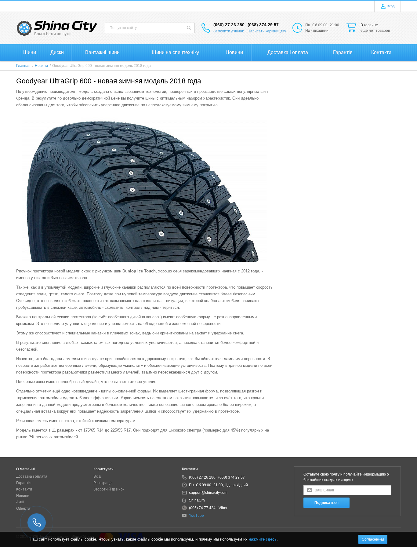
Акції (20, 502)
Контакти (24, 489)
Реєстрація (103, 483)
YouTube (196, 515)
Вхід (97, 476)
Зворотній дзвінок (108, 489)
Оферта (23, 508)
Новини (22, 496)
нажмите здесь (263, 539)
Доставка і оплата (31, 476)
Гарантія (23, 483)
